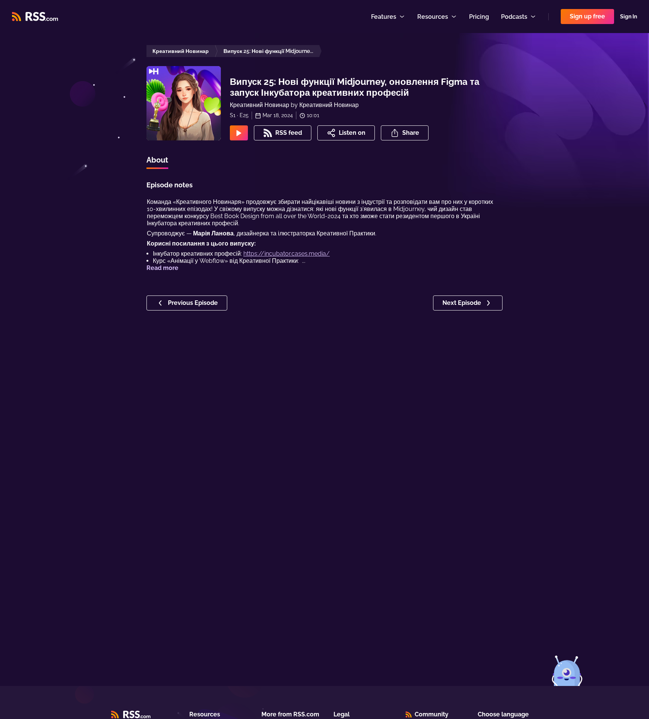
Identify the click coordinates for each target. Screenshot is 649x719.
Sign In (628, 17)
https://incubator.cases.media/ (286, 253)
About (157, 159)
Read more (162, 267)
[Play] (239, 132)
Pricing (479, 16)
